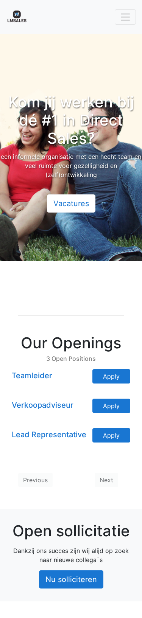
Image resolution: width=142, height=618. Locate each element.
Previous (35, 480)
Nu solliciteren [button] (71, 579)
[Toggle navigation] (125, 17)
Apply (111, 376)
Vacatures (71, 203)
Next (106, 480)
